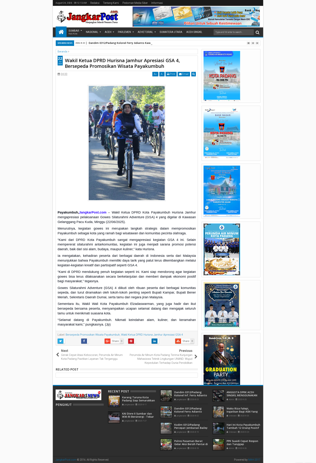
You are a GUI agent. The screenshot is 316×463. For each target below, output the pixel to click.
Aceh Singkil (194, 32)
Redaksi (94, 2)
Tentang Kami (111, 2)
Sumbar (74, 32)
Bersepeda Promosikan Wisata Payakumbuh (93, 334)
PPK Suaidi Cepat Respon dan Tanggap (242, 442)
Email (185, 74)
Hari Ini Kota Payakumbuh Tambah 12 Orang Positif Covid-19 (243, 428)
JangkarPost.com (66, 459)
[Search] (257, 32)
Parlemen (124, 32)
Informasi (157, 2)
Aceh (108, 32)
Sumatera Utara (171, 32)
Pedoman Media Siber (135, 2)
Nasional (92, 32)
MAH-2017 (254, 459)
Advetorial (145, 32)
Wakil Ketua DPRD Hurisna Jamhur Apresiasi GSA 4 (152, 334)
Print (172, 74)
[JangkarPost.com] (61, 32)
